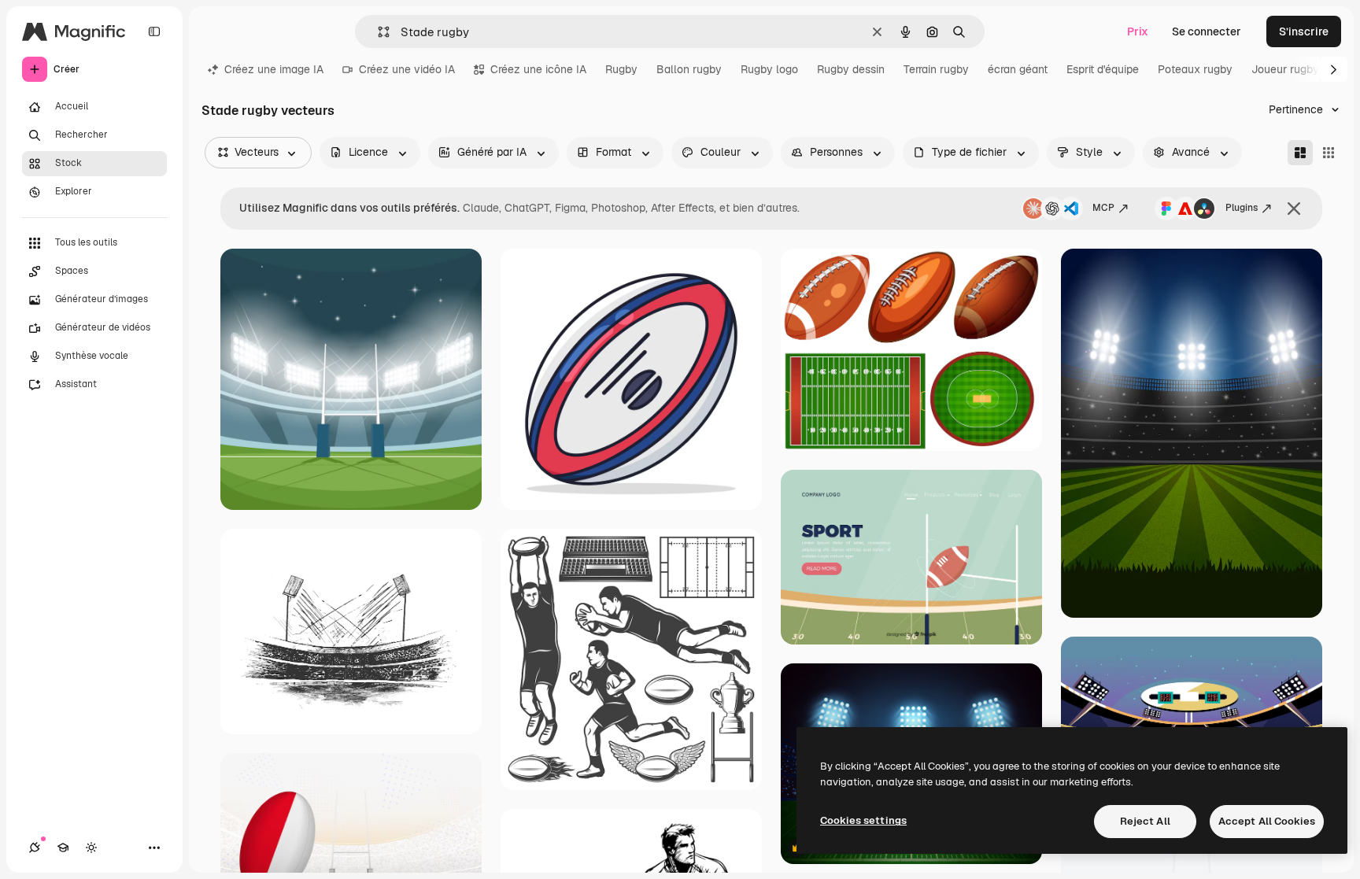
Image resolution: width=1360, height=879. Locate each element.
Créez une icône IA (538, 69)
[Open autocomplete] (377, 32)
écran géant (1018, 69)
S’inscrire (1304, 31)
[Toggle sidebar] (154, 31)
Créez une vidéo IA (407, 69)
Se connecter (1206, 31)
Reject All (1145, 821)
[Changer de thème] (91, 847)
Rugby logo (769, 69)
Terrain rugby (936, 69)
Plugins (1241, 207)
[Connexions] (34, 847)
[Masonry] (1300, 152)
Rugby (621, 69)
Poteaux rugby (1195, 69)
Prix (1137, 31)
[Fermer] (1293, 208)
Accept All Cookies (1266, 821)
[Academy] (63, 847)
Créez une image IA (273, 69)
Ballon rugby (689, 69)
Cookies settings (863, 820)
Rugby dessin (851, 69)
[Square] (1328, 152)
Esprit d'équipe (1102, 69)
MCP (1103, 207)
